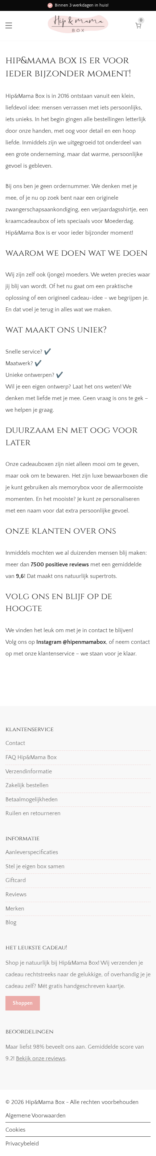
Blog (10, 922)
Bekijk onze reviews (40, 1058)
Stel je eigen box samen (35, 866)
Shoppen (23, 1003)
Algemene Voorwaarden (35, 1115)
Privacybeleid (22, 1143)
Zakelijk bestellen (27, 785)
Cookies (15, 1130)
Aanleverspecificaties (31, 852)
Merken (14, 908)
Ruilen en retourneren (33, 813)
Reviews (15, 894)
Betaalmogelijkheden (31, 799)
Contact (15, 743)
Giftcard (15, 880)
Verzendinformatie (28, 771)
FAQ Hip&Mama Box (31, 757)
